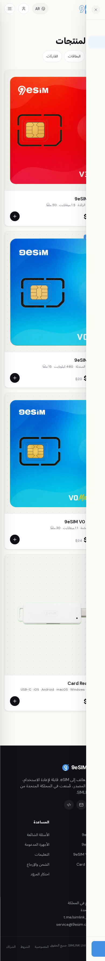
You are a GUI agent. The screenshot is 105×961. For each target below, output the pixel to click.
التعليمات (42, 854)
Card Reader (81, 683)
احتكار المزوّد (39, 874)
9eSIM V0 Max (79, 522)
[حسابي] (23, 8)
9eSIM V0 (84, 360)
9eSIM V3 (85, 199)
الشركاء (11, 947)
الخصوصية (42, 947)
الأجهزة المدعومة (37, 844)
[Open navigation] (9, 8)
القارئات (52, 56)
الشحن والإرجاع (38, 864)
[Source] (69, 805)
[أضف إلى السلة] (15, 216)
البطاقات (74, 56)
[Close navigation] (96, 9)
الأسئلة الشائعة (38, 834)
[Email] (81, 805)
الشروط (25, 947)
